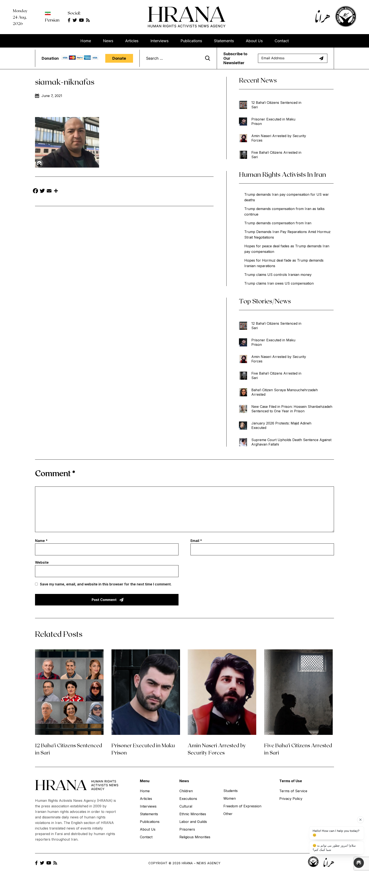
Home (85, 41)
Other (228, 814)
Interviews (159, 41)
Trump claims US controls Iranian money (278, 274)
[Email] (49, 191)
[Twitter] (42, 191)
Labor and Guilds (193, 821)
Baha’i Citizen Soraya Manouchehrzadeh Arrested (284, 392)
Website (42, 562)
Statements (224, 41)
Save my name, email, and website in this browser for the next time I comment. (105, 584)
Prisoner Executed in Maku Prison (273, 121)
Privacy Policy (290, 798)
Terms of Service (293, 791)
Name (41, 541)
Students (230, 791)
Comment (55, 473)
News (108, 41)
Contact (282, 41)
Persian (52, 19)
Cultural (185, 806)
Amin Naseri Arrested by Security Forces (278, 138)
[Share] (56, 191)
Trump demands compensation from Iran (277, 223)
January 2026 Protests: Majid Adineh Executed (281, 425)
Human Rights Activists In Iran (282, 174)
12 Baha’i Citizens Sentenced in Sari (276, 104)
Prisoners (187, 829)
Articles (131, 41)
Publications (191, 41)
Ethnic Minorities (192, 814)
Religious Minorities (194, 837)
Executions (188, 798)
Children (186, 791)
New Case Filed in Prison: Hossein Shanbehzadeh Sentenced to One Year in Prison (291, 408)
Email (196, 541)
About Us (254, 41)
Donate (119, 58)
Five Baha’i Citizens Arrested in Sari (276, 154)
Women (229, 798)
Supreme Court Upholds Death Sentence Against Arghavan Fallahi (291, 442)
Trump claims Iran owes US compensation (279, 283)
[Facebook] (35, 191)
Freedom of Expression (242, 806)
